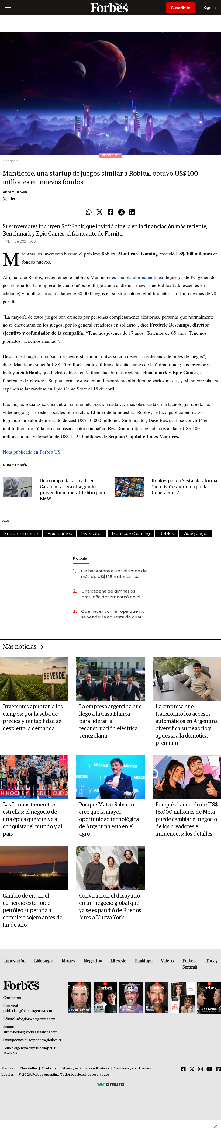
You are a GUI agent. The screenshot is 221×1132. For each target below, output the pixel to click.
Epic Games (59, 533)
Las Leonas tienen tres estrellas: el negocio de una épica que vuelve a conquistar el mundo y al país (32, 819)
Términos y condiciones (132, 1068)
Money (68, 961)
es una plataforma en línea (137, 277)
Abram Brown (15, 192)
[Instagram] (200, 1069)
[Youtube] (209, 1069)
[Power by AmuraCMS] (110, 1084)
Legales (7, 1074)
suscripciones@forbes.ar (43, 1040)
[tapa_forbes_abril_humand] (105, 998)
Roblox (166, 533)
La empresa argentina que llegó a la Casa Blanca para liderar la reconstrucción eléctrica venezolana (110, 721)
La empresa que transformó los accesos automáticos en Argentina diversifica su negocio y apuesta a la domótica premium (187, 725)
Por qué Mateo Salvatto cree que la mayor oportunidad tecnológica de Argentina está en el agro (109, 819)
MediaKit (8, 1068)
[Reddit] (121, 212)
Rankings (144, 961)
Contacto (49, 1068)
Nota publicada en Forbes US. (32, 451)
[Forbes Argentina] (110, 7)
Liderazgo (43, 961)
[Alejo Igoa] (131, 998)
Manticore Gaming (131, 533)
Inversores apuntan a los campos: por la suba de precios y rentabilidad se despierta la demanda (33, 717)
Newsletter (28, 1068)
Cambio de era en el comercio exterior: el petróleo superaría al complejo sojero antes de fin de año (32, 910)
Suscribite (180, 7)
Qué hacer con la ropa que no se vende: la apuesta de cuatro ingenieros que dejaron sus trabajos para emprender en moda (113, 614)
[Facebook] (110, 212)
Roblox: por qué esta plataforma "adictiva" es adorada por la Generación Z (184, 487)
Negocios (93, 961)
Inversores (91, 533)
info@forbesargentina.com (35, 1019)
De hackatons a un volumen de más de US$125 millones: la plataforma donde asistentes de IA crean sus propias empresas (114, 573)
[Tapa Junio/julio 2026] (79, 998)
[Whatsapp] (89, 212)
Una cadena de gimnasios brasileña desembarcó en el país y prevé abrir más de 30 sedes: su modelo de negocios (113, 594)
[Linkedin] (132, 212)
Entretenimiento (21, 533)
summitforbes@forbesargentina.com (30, 1032)
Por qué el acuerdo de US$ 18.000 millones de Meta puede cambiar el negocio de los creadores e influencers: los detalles (187, 819)
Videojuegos (195, 533)
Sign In (209, 7)
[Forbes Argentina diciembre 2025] (157, 998)
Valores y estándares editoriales (84, 1068)
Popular (81, 558)
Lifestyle (118, 961)
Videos (167, 961)
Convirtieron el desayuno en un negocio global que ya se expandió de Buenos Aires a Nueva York (110, 906)
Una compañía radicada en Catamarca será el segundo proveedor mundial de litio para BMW (72, 490)
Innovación (15, 961)
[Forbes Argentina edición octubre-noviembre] (183, 998)
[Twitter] (99, 212)
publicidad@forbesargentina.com (27, 1011)
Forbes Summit (189, 964)
